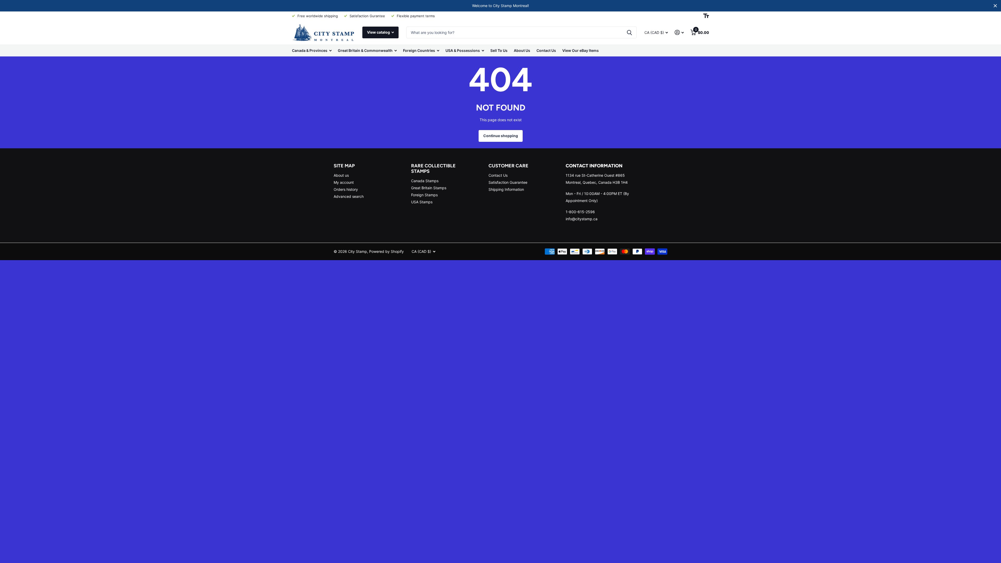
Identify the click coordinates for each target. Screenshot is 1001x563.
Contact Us (546, 50)
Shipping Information (506, 189)
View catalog (379, 32)
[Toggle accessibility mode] (706, 16)
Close (995, 5)
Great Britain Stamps (428, 188)
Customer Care (508, 166)
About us (341, 175)
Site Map (344, 166)
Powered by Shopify (386, 251)
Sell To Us (499, 50)
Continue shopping (500, 135)
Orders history (346, 189)
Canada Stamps (424, 181)
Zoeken (629, 32)
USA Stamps (421, 202)
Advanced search (349, 196)
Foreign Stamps (424, 195)
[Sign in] (679, 32)
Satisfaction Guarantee (508, 182)
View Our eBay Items (580, 50)
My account (344, 182)
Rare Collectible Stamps (433, 168)
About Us (522, 50)
